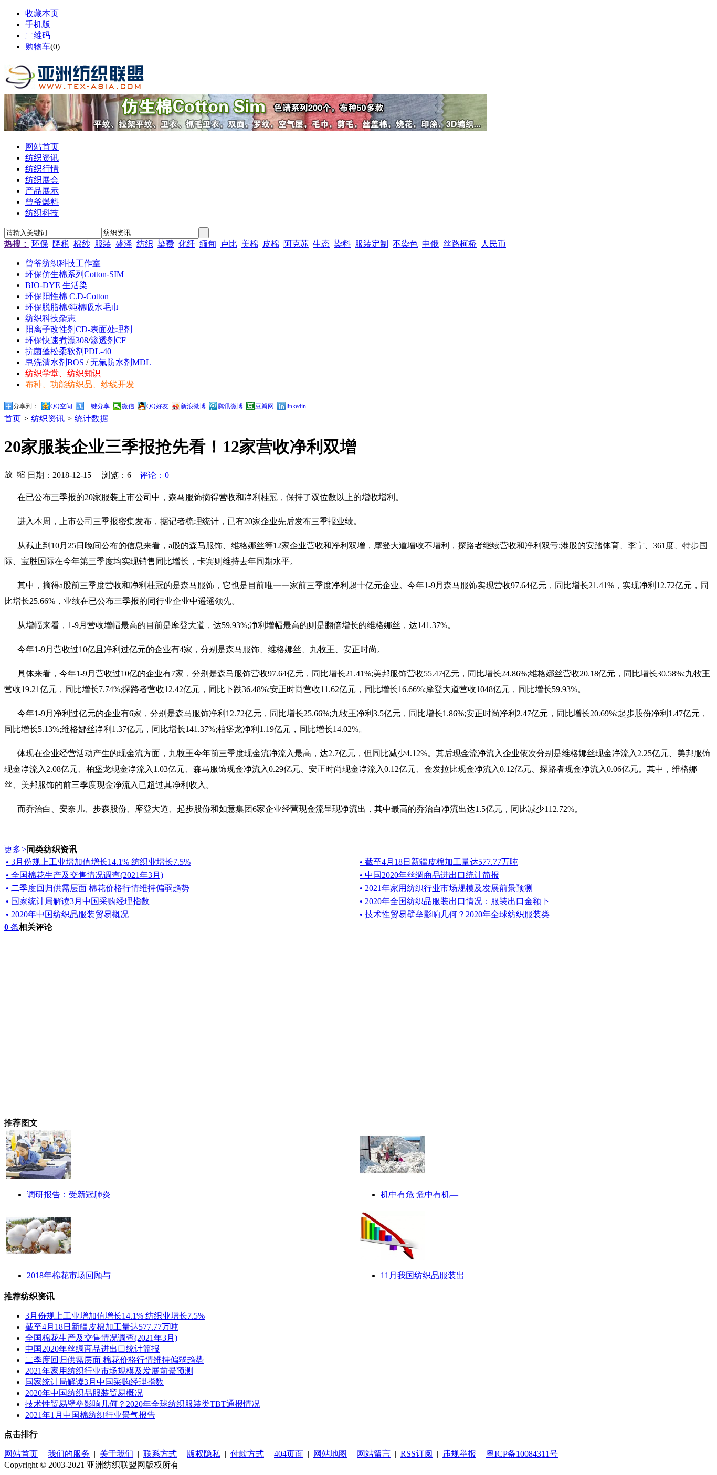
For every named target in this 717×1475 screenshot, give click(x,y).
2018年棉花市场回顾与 (69, 1275)
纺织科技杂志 (50, 318)
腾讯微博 (230, 406)
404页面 (288, 1453)
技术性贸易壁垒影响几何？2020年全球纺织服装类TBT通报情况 (142, 1403)
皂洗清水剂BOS (54, 362)
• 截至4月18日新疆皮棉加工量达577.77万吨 (439, 861)
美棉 (249, 243)
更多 (15, 849)
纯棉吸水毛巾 (94, 307)
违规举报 (459, 1453)
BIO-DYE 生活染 (56, 285)
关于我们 (116, 1453)
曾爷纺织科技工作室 (63, 263)
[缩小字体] (21, 474)
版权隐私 (203, 1453)
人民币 (493, 243)
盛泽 (123, 243)
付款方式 (247, 1453)
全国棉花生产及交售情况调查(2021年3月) (101, 1337)
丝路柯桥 (460, 243)
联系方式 (160, 1453)
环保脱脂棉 (46, 307)
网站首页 (21, 1453)
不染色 (405, 243)
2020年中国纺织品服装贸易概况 (84, 1392)
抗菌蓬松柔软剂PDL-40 (68, 351)
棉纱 (81, 243)
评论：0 (154, 475)
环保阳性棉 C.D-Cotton (67, 296)
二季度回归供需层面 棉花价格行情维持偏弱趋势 (114, 1359)
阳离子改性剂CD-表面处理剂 (78, 329)
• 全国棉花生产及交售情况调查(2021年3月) (84, 875)
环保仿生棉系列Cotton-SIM (74, 274)
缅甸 (207, 243)
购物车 (37, 46)
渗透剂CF (108, 340)
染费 (165, 243)
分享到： (25, 406)
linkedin (296, 406)
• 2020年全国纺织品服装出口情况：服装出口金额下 (455, 901)
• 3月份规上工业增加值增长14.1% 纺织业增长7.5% (98, 861)
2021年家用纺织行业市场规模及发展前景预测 (109, 1370)
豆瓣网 (264, 406)
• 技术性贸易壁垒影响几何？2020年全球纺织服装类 (455, 914)
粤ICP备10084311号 (522, 1453)
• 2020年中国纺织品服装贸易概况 (67, 914)
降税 (60, 243)
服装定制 (371, 243)
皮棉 (270, 243)
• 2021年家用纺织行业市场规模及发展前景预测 (446, 888)
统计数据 (91, 418)
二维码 (37, 35)
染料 (342, 243)
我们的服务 (69, 1453)
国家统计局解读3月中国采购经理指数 (94, 1381)
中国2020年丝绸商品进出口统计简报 (92, 1348)
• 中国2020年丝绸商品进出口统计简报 (429, 875)
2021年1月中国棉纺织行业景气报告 (90, 1414)
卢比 (228, 243)
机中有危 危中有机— (419, 1194)
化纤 (186, 243)
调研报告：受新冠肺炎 (69, 1194)
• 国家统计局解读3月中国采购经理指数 (78, 901)
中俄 (430, 243)
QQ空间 (61, 406)
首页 (12, 418)
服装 (102, 243)
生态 (321, 243)
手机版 (37, 24)
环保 (39, 243)
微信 (128, 406)
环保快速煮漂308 (56, 340)
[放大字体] (8, 474)
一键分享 (97, 406)
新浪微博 (193, 406)
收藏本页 (42, 13)
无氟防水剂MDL (120, 362)
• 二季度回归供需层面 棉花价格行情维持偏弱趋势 (97, 888)
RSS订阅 (416, 1453)
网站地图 (330, 1453)
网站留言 (374, 1453)
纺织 (144, 243)
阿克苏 (296, 243)
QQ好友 (157, 406)
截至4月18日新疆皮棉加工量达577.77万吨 (101, 1326)
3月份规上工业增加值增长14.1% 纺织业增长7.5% (115, 1315)
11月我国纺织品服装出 (423, 1275)
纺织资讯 (48, 418)
